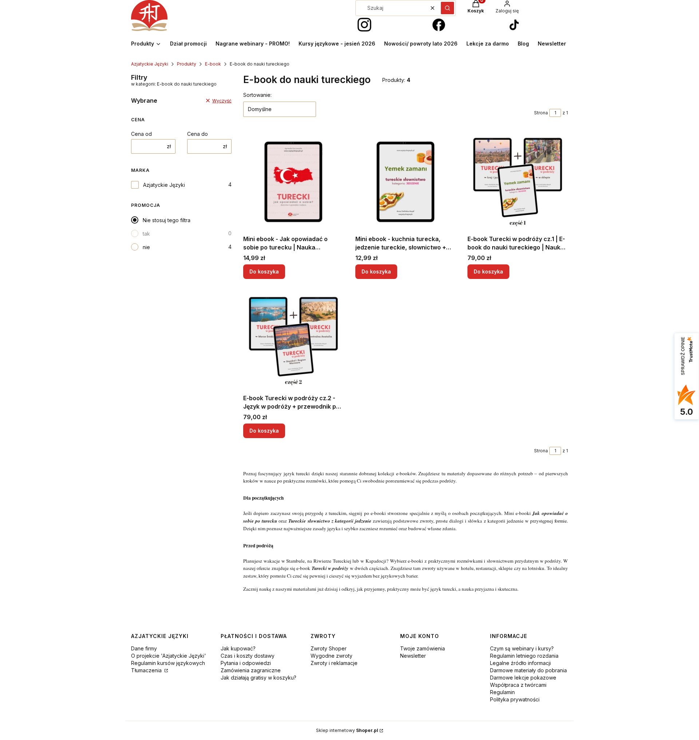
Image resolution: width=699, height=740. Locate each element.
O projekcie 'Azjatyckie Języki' (168, 656)
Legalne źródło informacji (520, 663)
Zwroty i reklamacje (334, 663)
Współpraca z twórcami (518, 685)
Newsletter (413, 656)
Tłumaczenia (147, 670)
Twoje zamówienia (422, 648)
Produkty (186, 64)
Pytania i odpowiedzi (246, 663)
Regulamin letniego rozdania (524, 656)
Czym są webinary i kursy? (522, 648)
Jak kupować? (238, 648)
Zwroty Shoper (329, 648)
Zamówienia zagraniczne (251, 670)
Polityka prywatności (515, 699)
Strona (541, 112)
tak (146, 234)
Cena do (197, 134)
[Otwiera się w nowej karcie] (364, 25)
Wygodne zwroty (331, 656)
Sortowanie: (257, 95)
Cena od (141, 134)
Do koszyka (264, 271)
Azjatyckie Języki (149, 64)
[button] (447, 8)
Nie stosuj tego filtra (166, 220)
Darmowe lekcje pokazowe (523, 677)
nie (146, 247)
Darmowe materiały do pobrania (528, 670)
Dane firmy (144, 648)
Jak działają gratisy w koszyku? (258, 677)
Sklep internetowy (347, 730)
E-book (213, 64)
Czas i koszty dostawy (248, 656)
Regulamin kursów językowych (168, 663)
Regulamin (502, 692)
